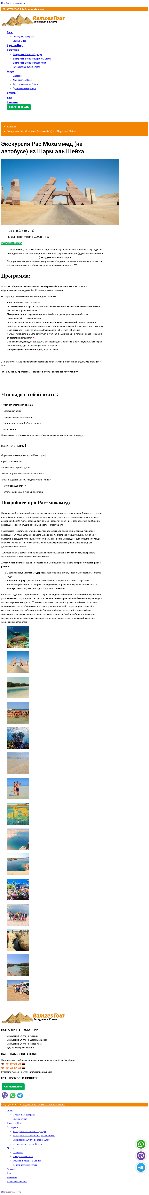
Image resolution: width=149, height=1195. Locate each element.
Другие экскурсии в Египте (20, 1047)
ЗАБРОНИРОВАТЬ (19, 107)
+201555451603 (13, 1068)
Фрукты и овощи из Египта (25, 84)
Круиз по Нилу (15, 45)
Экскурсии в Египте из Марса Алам (29, 62)
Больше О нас (19, 40)
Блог (9, 97)
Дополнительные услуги (24, 88)
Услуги (10, 71)
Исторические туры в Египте (26, 67)
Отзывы (11, 92)
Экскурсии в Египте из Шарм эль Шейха (27, 1040)
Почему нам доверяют (23, 36)
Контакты (12, 102)
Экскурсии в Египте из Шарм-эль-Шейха (32, 58)
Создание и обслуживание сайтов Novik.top (43, 1104)
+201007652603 (10, 9)
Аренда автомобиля (22, 80)
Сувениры (17, 75)
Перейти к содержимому (13, 3)
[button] (11, 243)
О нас (10, 32)
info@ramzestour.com (32, 9)
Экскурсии (13, 50)
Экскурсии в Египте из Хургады (27, 54)
